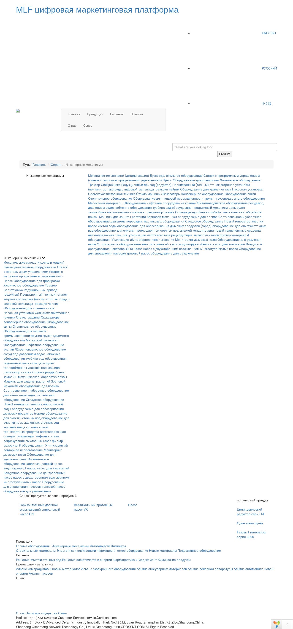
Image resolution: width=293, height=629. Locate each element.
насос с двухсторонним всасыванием (171, 248)
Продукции (95, 114)
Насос (132, 504)
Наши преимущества (41, 613)
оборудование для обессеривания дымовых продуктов (158, 225)
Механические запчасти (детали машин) (118, 175)
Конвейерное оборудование (202, 193)
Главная (74, 114)
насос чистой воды (102, 225)
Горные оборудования (33, 545)
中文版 (266, 103)
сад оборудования (179, 207)
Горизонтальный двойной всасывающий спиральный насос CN (39, 509)
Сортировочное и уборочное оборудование (36, 390)
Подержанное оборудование (199, 550)
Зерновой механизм (162, 216)
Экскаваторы (170, 193)
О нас (72, 125)
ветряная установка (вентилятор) (28, 299)
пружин (209, 198)
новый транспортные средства (238, 230)
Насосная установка (247, 189)
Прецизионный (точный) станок (196, 184)
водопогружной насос (195, 244)
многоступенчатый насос (219, 248)
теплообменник (99, 212)
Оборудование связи (240, 193)
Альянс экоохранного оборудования (108, 568)
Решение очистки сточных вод (38, 559)
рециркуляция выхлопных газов (195, 235)
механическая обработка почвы (43, 376)
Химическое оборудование (240, 180)
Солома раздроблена (191, 212)
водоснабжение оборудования (129, 207)
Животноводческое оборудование (222, 203)
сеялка (169, 212)
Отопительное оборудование (110, 198)
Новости (136, 114)
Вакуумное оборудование (22, 472)
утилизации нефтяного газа (149, 235)
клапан (190, 203)
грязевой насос (138, 253)
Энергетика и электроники (76, 550)
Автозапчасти (100, 545)
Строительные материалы (36, 550)
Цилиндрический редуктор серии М (250, 511)
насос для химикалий (229, 244)
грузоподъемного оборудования (240, 198)
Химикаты (118, 545)
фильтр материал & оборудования (33, 442)
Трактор (94, 184)
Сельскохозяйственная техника (111, 193)
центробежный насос (126, 248)
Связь (87, 125)
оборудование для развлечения (175, 253)
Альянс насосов (41, 573)
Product (224, 154)
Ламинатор (154, 212)
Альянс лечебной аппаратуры (210, 568)
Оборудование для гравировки (196, 180)
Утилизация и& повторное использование (142, 239)
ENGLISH (268, 33)
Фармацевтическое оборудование (122, 550)
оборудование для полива (197, 216)
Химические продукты (174, 559)
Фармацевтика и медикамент (135, 559)
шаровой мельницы (139, 189)
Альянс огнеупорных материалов (162, 568)
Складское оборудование (204, 221)
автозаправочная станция (108, 235)
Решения (117, 114)
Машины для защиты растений (122, 216)
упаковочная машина (128, 212)
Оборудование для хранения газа (205, 189)
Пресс (167, 180)
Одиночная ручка (250, 523)
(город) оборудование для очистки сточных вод (35, 415)
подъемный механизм (211, 207)
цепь (232, 207)
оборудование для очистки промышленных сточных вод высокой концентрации (154, 230)
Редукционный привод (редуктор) (146, 184)
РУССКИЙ (269, 68)
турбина (159, 207)
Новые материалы (163, 550)
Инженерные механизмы (70, 545)
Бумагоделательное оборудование (176, 175)
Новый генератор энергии (243, 221)
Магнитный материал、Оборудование (117, 203)
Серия (55, 164)
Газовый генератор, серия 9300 (251, 534)
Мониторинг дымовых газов (196, 239)
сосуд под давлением (19, 353)
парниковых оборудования (164, 221)
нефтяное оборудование (165, 203)
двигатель (118, 221)
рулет (241, 207)
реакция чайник (167, 189)
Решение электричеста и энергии (87, 559)
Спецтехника (110, 184)
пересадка (134, 221)
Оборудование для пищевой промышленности (168, 198)
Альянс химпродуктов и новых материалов (48, 568)
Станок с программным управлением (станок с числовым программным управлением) (35, 271)
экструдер (116, 189)
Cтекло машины (148, 193)
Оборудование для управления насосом (33, 484)
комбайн (215, 212)
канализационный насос (160, 244)
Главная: (39, 164)
